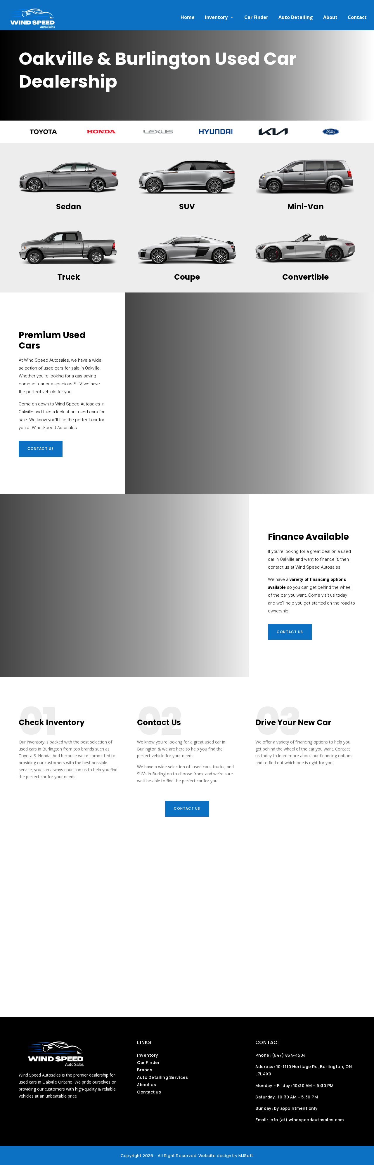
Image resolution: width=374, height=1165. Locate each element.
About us (146, 1084)
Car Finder (256, 17)
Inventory (216, 17)
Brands (144, 1069)
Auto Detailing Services (162, 1077)
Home (188, 17)
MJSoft (245, 1155)
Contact (357, 17)
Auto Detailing (295, 17)
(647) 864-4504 (289, 1055)
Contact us (40, 448)
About (330, 17)
